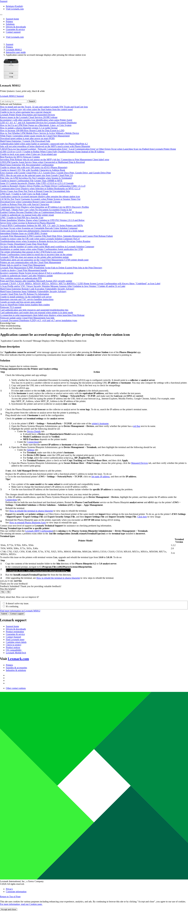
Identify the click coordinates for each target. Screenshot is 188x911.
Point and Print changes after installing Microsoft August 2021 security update (36, 281)
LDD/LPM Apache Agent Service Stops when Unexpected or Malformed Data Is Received (42, 162)
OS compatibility (14, 650)
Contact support (17, 614)
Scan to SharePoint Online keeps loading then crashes (25, 304)
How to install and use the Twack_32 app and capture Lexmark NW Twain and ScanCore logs (44, 107)
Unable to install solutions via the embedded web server (26, 296)
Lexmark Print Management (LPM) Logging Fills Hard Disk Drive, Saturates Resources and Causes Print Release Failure (56, 236)
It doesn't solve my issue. (17, 603)
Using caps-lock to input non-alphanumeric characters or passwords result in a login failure (42, 231)
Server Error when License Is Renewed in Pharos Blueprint (27, 223)
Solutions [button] (10, 24)
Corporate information (16, 891)
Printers (9, 47)
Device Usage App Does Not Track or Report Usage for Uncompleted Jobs (35, 191)
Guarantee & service (15, 634)
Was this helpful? (8, 589)
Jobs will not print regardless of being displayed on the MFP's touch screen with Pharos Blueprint (45, 146)
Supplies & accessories (16, 667)
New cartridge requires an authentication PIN (21, 278)
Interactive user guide (16, 52)
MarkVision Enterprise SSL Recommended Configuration (27, 165)
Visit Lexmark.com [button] (15, 9)
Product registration (15, 631)
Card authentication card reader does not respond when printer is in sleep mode (36, 312)
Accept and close (8, 909)
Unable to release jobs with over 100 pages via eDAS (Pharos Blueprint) (33, 167)
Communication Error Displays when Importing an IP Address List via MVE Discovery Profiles (44, 207)
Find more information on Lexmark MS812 (20, 611)
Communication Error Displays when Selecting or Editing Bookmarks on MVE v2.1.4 (40, 188)
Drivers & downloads (16, 629)
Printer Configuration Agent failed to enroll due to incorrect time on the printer (36, 254)
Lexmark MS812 (14, 49)
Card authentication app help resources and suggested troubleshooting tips (34, 310)
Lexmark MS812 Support (12, 96)
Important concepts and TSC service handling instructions (26, 299)
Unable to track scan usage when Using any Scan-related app (28, 154)
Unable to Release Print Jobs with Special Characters (24, 204)
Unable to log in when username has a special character (25, 112)
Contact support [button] (13, 32)
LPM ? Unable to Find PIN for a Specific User (21, 217)
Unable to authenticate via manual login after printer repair (27, 215)
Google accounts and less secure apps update (21, 302)
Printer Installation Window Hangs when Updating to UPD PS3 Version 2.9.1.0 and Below (42, 220)
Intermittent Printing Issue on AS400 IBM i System (23, 233)
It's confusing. (12, 606)
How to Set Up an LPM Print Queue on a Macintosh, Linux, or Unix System (35, 125)
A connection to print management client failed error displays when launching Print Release (42, 315)
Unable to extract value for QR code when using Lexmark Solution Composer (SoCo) (40, 238)
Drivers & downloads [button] (16, 27)
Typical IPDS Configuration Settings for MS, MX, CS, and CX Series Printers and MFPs (41, 225)
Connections (33, 442)
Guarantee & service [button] (15, 29)
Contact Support (13, 637)
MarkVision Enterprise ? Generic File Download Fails (25, 141)
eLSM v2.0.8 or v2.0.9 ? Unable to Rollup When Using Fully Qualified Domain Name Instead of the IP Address (52, 151)
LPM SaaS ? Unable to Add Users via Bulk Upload (24, 194)
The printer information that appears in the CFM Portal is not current (31, 252)
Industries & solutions (16, 670)
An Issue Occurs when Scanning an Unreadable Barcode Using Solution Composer (39, 228)
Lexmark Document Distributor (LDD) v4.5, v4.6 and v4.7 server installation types (38, 320)
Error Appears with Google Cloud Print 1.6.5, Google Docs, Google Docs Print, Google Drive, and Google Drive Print (55, 172)
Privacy (9, 889)
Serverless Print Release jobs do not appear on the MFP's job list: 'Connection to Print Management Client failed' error (54, 159)
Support (9, 44)
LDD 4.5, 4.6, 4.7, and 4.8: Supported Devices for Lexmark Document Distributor (38, 122)
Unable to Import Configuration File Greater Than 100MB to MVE (31, 180)
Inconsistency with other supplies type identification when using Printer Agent (36, 120)
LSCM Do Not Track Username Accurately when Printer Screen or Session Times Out (40, 199)
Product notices (13, 647)
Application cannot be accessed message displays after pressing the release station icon (40, 196)
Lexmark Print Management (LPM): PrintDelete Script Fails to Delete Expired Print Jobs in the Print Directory (51, 267)
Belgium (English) (14, 6)
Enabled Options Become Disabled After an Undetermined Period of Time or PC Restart (41, 212)
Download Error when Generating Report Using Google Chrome (30, 201)
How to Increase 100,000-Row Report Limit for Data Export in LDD (32, 130)
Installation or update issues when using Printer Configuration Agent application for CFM (41, 249)
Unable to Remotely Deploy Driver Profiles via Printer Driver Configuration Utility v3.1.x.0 (42, 186)
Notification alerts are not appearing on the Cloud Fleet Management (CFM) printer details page (44, 260)
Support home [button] (12, 19)
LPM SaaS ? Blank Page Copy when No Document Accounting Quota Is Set (36, 209)
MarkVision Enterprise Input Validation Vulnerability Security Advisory (33, 291)
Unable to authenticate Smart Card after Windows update (26, 275)
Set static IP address (100, 476)
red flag (136, 426)
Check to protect (13, 645)
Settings (30, 450)
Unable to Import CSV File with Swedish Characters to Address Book (32, 170)
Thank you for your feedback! (14, 583)
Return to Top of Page (10, 896)
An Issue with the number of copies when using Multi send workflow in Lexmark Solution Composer (47, 246)
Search (32, 101)
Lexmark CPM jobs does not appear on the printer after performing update (34, 257)
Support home (12, 626)
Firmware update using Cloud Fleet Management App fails (27, 318)
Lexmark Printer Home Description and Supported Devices (27, 114)
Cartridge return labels (16, 642)
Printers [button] (9, 21)
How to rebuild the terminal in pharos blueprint (31, 511)
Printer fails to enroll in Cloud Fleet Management (22, 265)
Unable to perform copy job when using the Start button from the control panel (36, 109)
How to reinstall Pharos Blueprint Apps (27, 522)
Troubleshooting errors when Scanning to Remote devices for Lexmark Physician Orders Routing (45, 241)
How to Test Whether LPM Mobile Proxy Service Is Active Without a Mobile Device (39, 133)
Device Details (34, 431)
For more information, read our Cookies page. (21, 904)
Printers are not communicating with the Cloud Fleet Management (30, 262)
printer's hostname (100, 423)
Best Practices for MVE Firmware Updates (20, 157)
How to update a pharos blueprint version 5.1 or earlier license (29, 128)
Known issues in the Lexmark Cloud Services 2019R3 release (28, 117)
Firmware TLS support (10, 307)
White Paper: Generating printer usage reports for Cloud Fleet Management (35, 136)
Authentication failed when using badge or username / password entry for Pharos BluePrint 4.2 (44, 143)
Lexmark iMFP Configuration (39, 531)
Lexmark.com (18, 659)
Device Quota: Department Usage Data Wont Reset (24, 244)
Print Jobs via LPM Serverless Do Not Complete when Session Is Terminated (36, 178)
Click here (142, 516)
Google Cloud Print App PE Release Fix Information (24, 294)
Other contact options (16, 688)
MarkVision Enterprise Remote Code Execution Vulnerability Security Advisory (37, 289)
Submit (4, 614)
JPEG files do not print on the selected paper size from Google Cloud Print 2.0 (36, 175)
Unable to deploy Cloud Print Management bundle (23, 270)
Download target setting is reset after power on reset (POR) (27, 138)
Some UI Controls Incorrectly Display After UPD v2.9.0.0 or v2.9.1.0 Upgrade (37, 183)
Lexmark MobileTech (16, 652)
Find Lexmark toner (15, 639)
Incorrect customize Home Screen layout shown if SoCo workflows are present (36, 273)
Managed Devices (139, 463)
